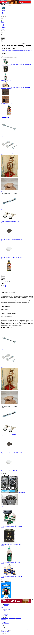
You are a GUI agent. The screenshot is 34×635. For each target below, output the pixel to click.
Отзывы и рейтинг (6, 611)
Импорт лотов (6, 610)
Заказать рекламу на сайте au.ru (5, 598)
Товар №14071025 (29, 50)
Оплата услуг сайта (3, 619)
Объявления (6, 614)
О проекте (2, 603)
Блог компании (6, 605)
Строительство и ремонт (8, 50)
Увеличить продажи (7, 609)
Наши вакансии (6, 604)
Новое (5, 285)
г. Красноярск (3, 50)
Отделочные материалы (15, 50)
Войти (2, 33)
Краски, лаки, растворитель (23, 50)
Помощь (2, 607)
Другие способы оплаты (5, 623)
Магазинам (5, 615)
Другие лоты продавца (5, 117)
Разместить (2, 22)
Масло (5, 286)
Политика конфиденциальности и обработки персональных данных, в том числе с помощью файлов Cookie (16, 629)
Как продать (6, 608)
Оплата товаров (3, 624)
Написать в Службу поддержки (5, 631)
